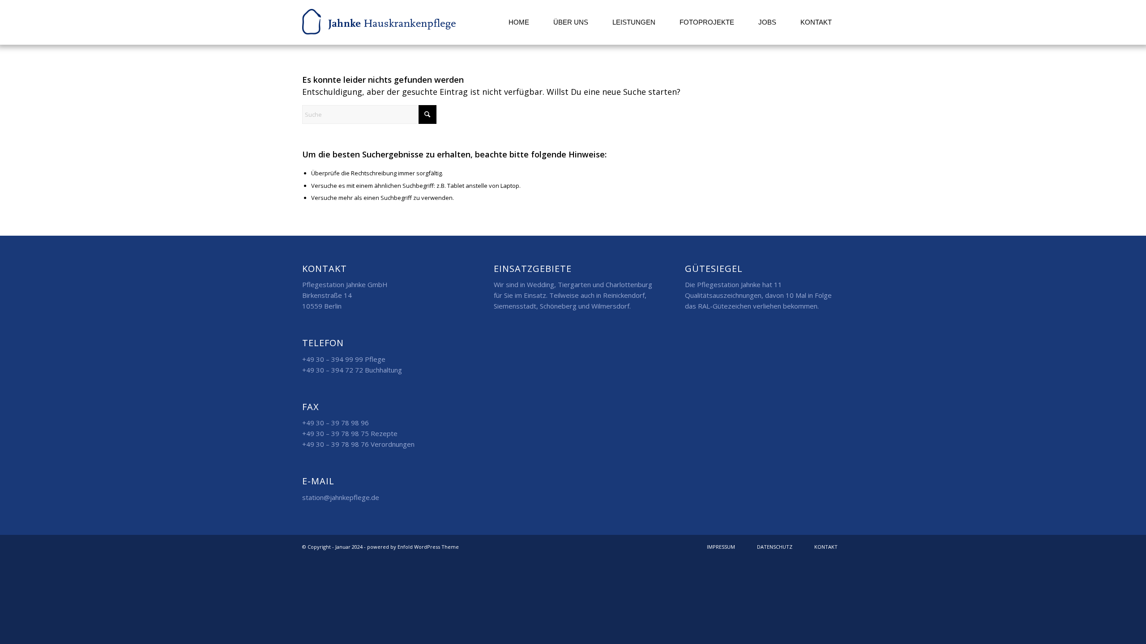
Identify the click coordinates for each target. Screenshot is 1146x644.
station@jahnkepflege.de (340, 497)
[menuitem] (518, 22)
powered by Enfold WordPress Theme (413, 546)
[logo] (379, 22)
